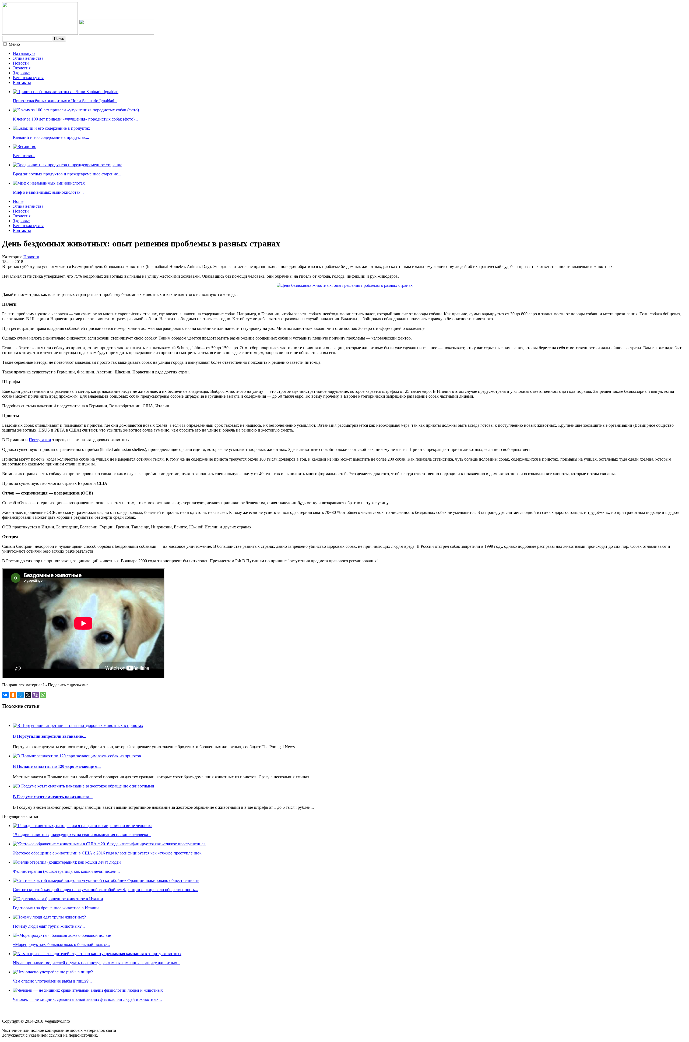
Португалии (40, 439)
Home (18, 201)
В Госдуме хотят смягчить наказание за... (53, 796)
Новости (21, 63)
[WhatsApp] (43, 695)
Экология (21, 68)
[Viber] (35, 695)
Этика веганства (28, 58)
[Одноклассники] (13, 695)
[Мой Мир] (20, 695)
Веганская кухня (28, 77)
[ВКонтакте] (5, 695)
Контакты (22, 82)
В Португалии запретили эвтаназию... (49, 736)
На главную (24, 53)
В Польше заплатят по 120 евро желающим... (57, 766)
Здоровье (21, 72)
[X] (28, 695)
